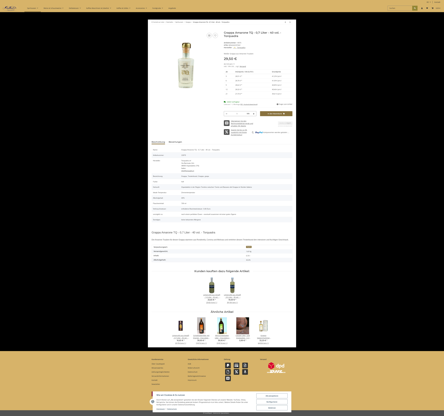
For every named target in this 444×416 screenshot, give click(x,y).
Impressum (160, 409)
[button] (421, 8)
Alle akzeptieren (272, 396)
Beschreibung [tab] (158, 142)
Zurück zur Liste (158, 22)
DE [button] (428, 2)
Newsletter (156, 384)
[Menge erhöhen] (253, 113)
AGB (189, 364)
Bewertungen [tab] (175, 142)
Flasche (249, 247)
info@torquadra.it (187, 171)
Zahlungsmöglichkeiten (161, 372)
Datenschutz (172, 409)
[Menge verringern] (226, 113)
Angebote (172, 8)
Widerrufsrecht (194, 368)
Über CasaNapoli (158, 364)
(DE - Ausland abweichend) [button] (248, 104)
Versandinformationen (160, 376)
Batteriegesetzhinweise (197, 376)
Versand (243, 66)
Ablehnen (272, 408)
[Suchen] (415, 8)
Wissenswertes (157, 368)
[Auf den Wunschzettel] (215, 35)
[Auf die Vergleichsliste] (209, 35)
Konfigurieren (272, 402)
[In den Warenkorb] (153, 30)
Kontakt (437, 2)
